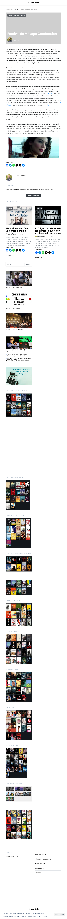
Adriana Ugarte (14, 189)
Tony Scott (49, 93)
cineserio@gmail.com (12, 856)
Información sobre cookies (43, 859)
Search (28, 264)
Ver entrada (9, 255)
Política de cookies (42, 916)
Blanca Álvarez (12, 234)
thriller (52, 189)
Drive (47, 105)
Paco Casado (17, 38)
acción (7, 189)
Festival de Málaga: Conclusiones (14, 329)
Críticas (10, 15)
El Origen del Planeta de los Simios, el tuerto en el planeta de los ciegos (48, 230)
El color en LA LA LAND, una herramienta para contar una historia (17, 361)
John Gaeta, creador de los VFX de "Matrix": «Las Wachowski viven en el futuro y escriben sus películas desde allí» (18, 351)
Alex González (34, 189)
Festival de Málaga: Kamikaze (13, 308)
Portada (16, 9)
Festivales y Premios (19, 15)
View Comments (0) (33, 195)
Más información (40, 863)
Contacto (38, 872)
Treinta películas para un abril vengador (16, 356)
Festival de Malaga (44, 189)
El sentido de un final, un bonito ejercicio (17, 229)
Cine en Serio (33, 2)
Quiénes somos (39, 868)
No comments (26, 41)
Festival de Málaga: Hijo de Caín (14, 287)
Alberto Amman (24, 189)
